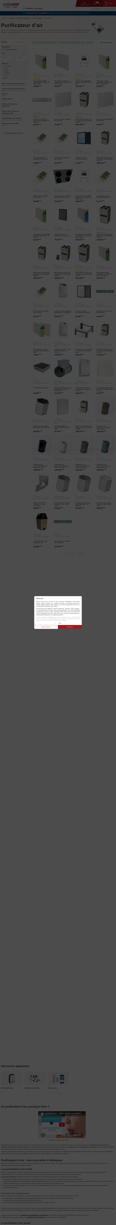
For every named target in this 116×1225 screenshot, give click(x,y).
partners (46, 601)
